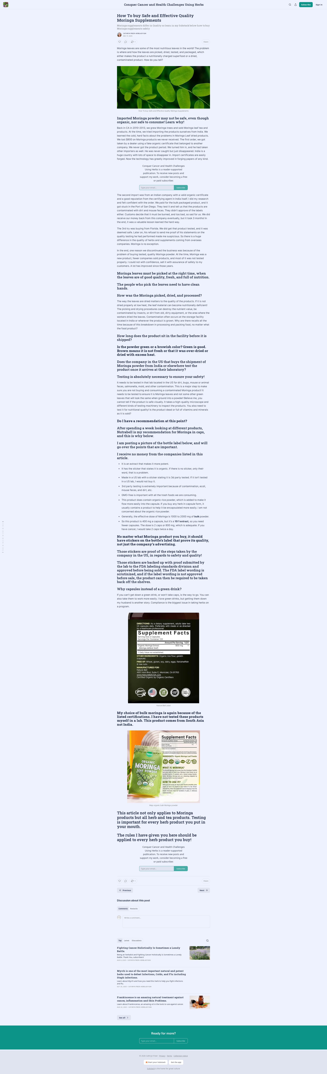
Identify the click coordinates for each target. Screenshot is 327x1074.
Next (202, 890)
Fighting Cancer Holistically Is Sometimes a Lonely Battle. (148, 949)
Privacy (162, 1056)
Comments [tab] (123, 909)
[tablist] (128, 908)
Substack (151, 1068)
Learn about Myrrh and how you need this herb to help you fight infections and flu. (150, 982)
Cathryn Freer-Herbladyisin (134, 33)
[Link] (113, 120)
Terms (169, 1056)
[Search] (290, 4)
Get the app (176, 1062)
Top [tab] (120, 940)
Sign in (319, 4)
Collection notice (181, 1056)
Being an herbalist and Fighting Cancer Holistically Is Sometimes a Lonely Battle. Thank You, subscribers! (149, 955)
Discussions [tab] (136, 940)
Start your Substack (157, 1062)
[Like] (119, 41)
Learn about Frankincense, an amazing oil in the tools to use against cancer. (150, 1004)
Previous (127, 890)
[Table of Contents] (3, 537)
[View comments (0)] (125, 41)
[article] (163, 955)
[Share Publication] (295, 4)
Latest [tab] (126, 940)
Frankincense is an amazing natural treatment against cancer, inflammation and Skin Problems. (150, 999)
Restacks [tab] (134, 909)
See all (122, 1017)
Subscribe (306, 4)
